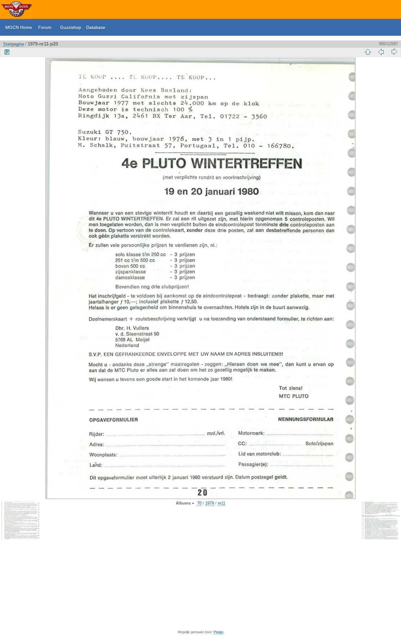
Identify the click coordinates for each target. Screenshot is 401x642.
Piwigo (218, 632)
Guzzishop (70, 27)
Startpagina (13, 44)
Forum (44, 27)
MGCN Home (18, 27)
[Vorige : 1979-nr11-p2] (381, 52)
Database (95, 27)
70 (199, 503)
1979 (209, 503)
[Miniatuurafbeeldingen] (367, 52)
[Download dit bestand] (6, 52)
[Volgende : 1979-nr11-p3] (394, 52)
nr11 (221, 503)
